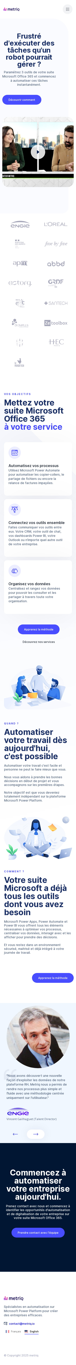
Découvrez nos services (39, 642)
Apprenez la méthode (38, 629)
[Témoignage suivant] (36, 1134)
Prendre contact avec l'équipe (38, 1232)
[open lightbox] (38, 152)
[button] (67, 9)
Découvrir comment (21, 100)
